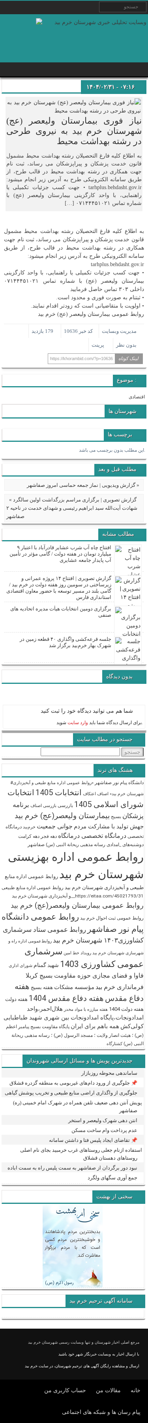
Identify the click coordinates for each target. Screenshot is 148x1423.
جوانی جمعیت (55, 826)
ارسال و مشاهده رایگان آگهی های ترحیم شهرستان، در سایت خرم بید (82, 1366)
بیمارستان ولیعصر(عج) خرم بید (62, 815)
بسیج (116, 816)
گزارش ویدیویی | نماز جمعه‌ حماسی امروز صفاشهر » (83, 485)
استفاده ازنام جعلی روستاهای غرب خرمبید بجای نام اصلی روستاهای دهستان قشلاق (81, 1154)
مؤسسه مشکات (74, 987)
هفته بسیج (42, 987)
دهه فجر (49, 836)
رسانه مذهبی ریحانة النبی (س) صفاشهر (66, 844)
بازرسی (65, 805)
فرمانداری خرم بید (120, 987)
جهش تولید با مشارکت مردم (109, 826)
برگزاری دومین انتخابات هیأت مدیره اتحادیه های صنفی (60, 612)
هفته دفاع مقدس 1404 (66, 998)
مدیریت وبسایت (119, 331)
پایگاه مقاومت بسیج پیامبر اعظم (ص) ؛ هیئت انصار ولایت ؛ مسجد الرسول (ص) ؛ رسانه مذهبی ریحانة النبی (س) (75, 1035)
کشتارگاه (114, 1043)
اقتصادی (137, 397)
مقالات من (108, 1390)
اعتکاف (89, 793)
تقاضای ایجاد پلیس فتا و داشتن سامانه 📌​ (93, 1140)
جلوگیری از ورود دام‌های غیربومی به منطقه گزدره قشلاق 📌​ (73, 1083)
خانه (136, 1390)
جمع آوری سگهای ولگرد (112, 1178)
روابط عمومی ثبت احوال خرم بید (112, 918)
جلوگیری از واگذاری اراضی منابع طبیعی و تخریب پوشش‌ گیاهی (71, 1093)
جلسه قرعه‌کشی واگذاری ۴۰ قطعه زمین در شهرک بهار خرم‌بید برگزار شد (65, 642)
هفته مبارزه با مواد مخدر (86, 1009)
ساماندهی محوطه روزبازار (109, 1073)
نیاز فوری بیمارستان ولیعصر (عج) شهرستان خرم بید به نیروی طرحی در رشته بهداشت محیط (74, 131)
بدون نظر (126, 345)
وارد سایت (77, 722)
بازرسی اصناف (43, 805)
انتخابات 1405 (59, 792)
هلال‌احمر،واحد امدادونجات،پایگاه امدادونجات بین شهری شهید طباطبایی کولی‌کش (74, 1017)
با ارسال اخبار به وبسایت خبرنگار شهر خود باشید (98, 1354)
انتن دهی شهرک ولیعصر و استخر (102, 1120)
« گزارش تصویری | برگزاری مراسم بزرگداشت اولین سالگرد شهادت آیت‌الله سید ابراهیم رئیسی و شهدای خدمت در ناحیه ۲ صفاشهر (71, 508)
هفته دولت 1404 (126, 1009)
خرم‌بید (29, 827)
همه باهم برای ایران (95, 1026)
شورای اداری (20, 965)
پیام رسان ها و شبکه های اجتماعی (101, 1412)
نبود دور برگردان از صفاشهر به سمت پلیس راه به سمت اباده (72, 1168)
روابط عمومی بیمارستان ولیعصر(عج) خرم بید (77, 905)
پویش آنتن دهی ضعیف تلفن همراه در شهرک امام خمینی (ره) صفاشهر (77, 1106)
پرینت (99, 345)
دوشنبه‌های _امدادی (125, 844)
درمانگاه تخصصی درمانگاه (92, 835)
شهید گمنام (46, 965)
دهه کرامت (28, 836)
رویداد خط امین (77, 953)
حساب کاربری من (65, 1390)
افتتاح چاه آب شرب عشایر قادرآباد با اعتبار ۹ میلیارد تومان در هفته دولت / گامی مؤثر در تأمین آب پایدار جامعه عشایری (60, 553)
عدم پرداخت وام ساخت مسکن (104, 1130)
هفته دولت (16, 999)
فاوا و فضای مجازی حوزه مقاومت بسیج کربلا (85, 975)
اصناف (103, 793)
